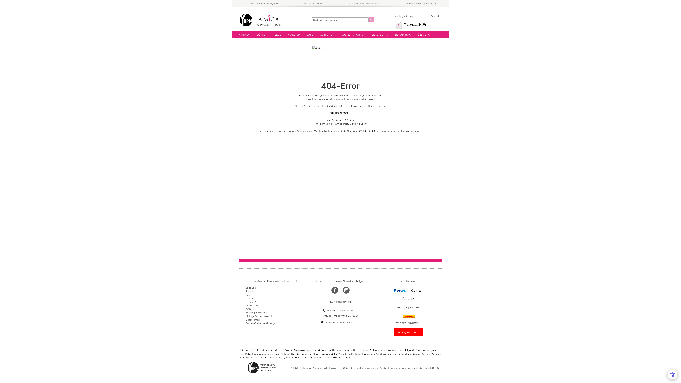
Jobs (248, 294)
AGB (248, 309)
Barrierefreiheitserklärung (260, 323)
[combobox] (340, 19)
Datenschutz (253, 319)
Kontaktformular (410, 130)
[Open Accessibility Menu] (672, 374)
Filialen (249, 291)
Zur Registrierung (404, 16)
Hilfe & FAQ (252, 302)
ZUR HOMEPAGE (339, 113)
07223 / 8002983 (368, 130)
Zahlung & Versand (256, 312)
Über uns (251, 287)
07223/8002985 (344, 310)
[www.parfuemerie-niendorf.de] (263, 20)
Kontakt (250, 298)
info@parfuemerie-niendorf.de (343, 322)
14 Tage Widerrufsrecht (259, 316)
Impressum (252, 305)
